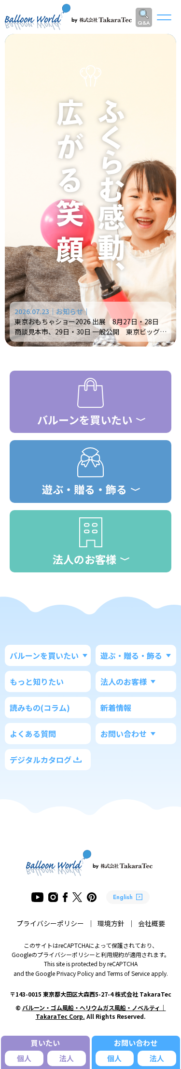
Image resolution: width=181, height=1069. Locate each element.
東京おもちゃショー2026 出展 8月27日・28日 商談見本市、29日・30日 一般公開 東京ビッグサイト (90, 332)
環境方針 (111, 923)
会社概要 (151, 923)
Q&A (144, 23)
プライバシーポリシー (50, 923)
